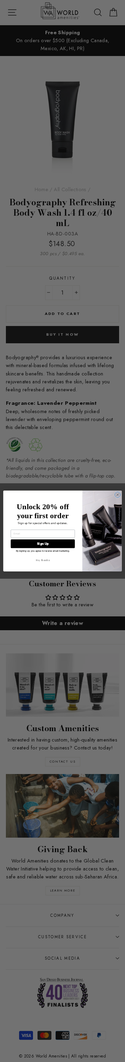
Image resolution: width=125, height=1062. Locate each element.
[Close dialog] (117, 494)
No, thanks (42, 560)
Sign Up (43, 543)
